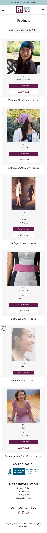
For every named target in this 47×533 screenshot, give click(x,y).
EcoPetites (27, 524)
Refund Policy (23, 491)
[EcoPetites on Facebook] (19, 512)
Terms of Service (23, 498)
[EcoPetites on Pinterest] (23, 512)
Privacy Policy (23, 495)
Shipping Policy (23, 488)
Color (24, 76)
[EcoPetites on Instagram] (27, 512)
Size (23, 212)
